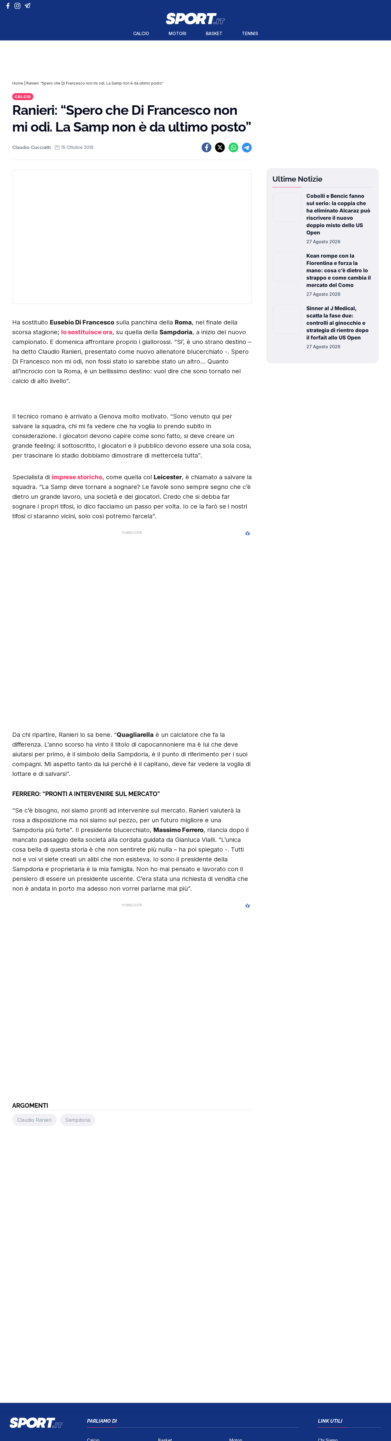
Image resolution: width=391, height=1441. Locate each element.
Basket (214, 33)
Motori (177, 33)
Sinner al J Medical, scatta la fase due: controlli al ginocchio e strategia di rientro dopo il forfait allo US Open (337, 323)
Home (17, 83)
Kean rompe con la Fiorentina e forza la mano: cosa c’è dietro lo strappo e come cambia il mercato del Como (338, 270)
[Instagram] (18, 5)
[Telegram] (28, 5)
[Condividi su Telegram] (247, 147)
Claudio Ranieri (34, 1120)
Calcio (141, 33)
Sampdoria (77, 1120)
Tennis (250, 33)
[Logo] (195, 18)
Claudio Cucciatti (31, 147)
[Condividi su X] (220, 147)
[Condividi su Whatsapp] (233, 147)
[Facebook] (9, 5)
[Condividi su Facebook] (206, 147)
